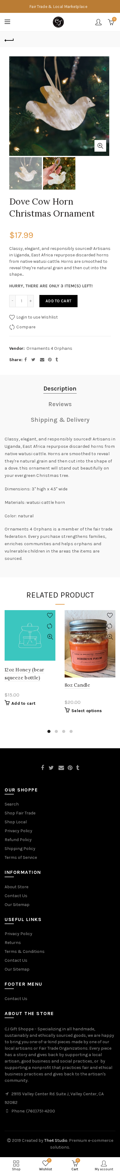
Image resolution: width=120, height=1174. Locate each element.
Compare (25, 327)
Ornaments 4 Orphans (49, 348)
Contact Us (16, 895)
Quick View (50, 637)
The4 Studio (55, 1140)
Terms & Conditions (25, 951)
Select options (86, 710)
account (98, 22)
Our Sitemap (17, 904)
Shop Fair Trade (20, 813)
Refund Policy (18, 839)
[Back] (9, 39)
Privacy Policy (18, 830)
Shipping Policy (20, 848)
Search (12, 804)
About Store (16, 886)
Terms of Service (21, 857)
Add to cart (58, 301)
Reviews (60, 404)
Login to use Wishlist (36, 317)
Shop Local (16, 822)
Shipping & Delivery (60, 419)
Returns (13, 942)
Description (60, 388)
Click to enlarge (100, 146)
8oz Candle (77, 685)
